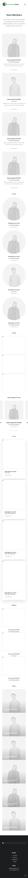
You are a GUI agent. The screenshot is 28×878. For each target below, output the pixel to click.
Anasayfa (15, 855)
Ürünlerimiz (15, 857)
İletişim (15, 861)
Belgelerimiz (14, 859)
